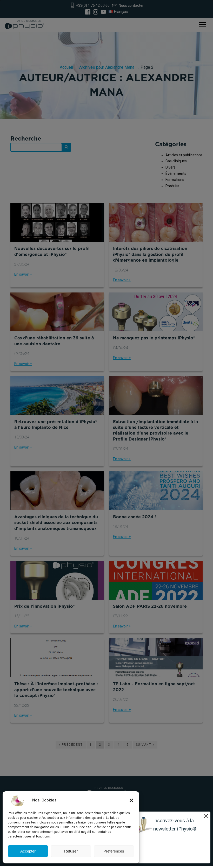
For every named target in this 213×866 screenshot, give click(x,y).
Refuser (71, 851)
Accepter (28, 851)
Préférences (113, 851)
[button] (131, 800)
